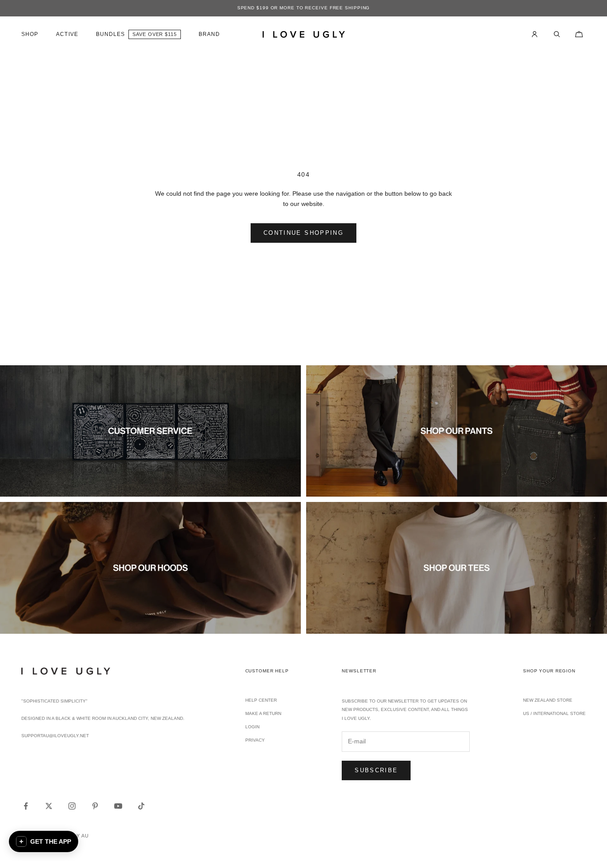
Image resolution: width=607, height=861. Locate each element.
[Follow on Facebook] (25, 806)
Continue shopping (303, 232)
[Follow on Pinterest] (95, 806)
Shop (29, 34)
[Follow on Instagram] (72, 806)
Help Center (261, 700)
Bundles (110, 34)
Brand (209, 34)
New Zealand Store (547, 700)
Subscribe (376, 770)
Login (252, 726)
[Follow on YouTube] (118, 806)
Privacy (255, 740)
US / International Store (554, 713)
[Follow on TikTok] (141, 806)
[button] (43, 841)
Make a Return (263, 713)
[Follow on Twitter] (48, 806)
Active (67, 34)
